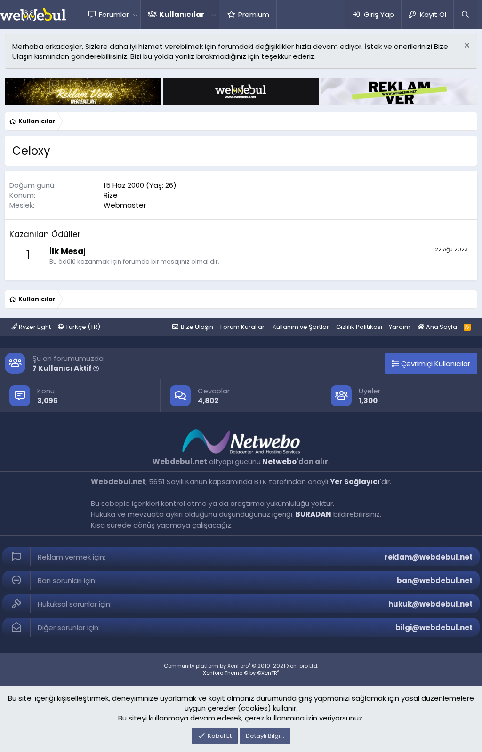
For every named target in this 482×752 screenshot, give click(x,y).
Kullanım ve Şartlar (301, 326)
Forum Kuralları (243, 326)
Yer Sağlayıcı (355, 482)
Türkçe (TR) (82, 326)
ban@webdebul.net (435, 580)
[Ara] (465, 14)
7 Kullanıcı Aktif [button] (62, 368)
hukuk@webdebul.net (430, 604)
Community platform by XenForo (241, 666)
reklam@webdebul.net (429, 557)
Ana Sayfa (441, 326)
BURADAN (313, 514)
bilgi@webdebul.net (434, 627)
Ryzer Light (34, 326)
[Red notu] (466, 46)
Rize (111, 195)
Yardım (399, 326)
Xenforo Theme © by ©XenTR (241, 673)
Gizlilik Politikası (359, 326)
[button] (135, 14)
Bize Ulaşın (197, 326)
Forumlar (114, 14)
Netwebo (279, 461)
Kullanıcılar (181, 14)
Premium (253, 14)
